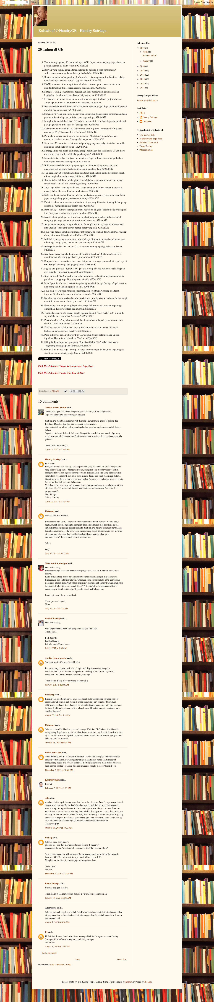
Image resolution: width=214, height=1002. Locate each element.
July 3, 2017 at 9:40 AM (56, 648)
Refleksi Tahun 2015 (149, 142)
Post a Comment (49, 952)
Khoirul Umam (52, 779)
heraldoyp (50, 694)
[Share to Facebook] (79, 391)
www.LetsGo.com (53, 752)
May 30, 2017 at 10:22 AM (57, 553)
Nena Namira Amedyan (56, 563)
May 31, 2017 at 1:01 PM (56, 608)
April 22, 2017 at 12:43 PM (57, 449)
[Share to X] (76, 391)
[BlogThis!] (73, 391)
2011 (142, 87)
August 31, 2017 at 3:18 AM (57, 715)
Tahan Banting (146, 146)
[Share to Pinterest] (82, 391)
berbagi (48, 837)
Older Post (122, 959)
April (145, 51)
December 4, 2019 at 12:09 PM (59, 873)
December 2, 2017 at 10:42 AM (59, 769)
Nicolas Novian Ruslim (55, 407)
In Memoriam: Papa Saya (151, 138)
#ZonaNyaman (146, 149)
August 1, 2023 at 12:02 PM (57, 946)
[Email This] (70, 391)
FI (46, 932)
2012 (142, 83)
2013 (142, 78)
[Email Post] (65, 391)
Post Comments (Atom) (60, 964)
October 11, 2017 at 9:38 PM (58, 742)
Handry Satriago (53, 459)
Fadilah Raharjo (53, 618)
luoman (128, 981)
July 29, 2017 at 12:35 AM (57, 684)
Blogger (147, 981)
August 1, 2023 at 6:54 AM (57, 922)
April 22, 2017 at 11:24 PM (57, 501)
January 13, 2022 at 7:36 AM (58, 897)
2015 (142, 70)
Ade (47, 798)
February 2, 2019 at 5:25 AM (58, 788)
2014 (142, 74)
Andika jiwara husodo (55, 658)
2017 (142, 47)
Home (77, 959)
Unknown (49, 511)
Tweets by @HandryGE (147, 100)
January (146, 60)
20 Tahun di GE (149, 55)
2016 (142, 66)
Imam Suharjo (52, 883)
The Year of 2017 (147, 134)
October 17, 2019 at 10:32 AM (58, 827)
